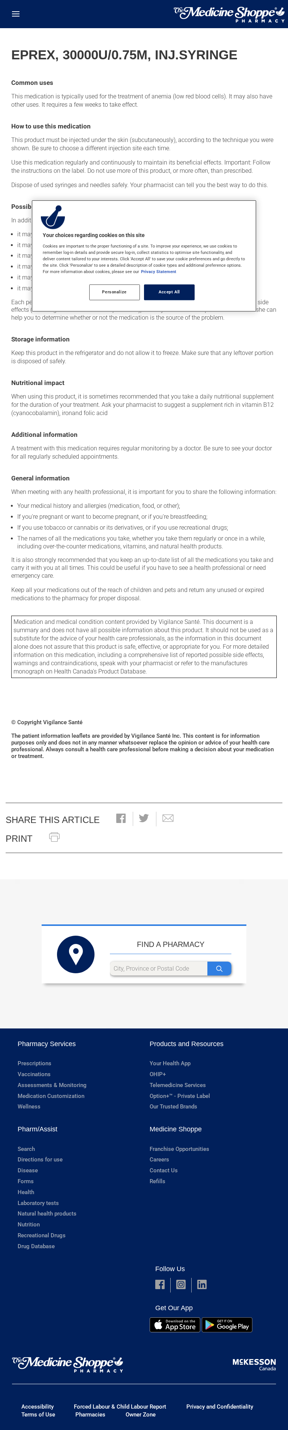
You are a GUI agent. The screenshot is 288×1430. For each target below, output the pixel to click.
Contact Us (164, 1170)
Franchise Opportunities (179, 1149)
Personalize (114, 291)
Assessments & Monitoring (52, 1085)
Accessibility (37, 1406)
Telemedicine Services (178, 1085)
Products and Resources (187, 1044)
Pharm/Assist (37, 1129)
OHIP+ (158, 1074)
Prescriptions (34, 1063)
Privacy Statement (158, 271)
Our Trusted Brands (173, 1106)
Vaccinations (34, 1074)
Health (26, 1192)
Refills (157, 1181)
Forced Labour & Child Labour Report (120, 1406)
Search (26, 1149)
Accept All (169, 291)
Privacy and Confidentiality (219, 1406)
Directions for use (40, 1159)
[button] (121, 819)
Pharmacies (90, 1414)
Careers (159, 1159)
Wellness (29, 1106)
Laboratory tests (38, 1203)
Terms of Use (38, 1414)
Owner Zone (141, 1414)
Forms (26, 1181)
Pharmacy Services (47, 1044)
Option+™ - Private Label (180, 1096)
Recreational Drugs (42, 1235)
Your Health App (170, 1063)
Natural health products (47, 1213)
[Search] (219, 968)
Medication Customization (51, 1096)
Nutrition (29, 1224)
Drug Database (36, 1246)
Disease (28, 1170)
